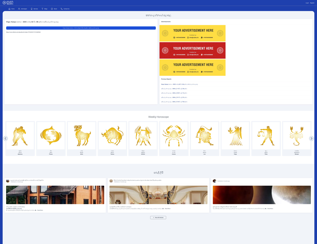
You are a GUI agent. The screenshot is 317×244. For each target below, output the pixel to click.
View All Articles (159, 217)
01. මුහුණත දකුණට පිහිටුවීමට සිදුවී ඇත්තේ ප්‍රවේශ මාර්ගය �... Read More (24, 210)
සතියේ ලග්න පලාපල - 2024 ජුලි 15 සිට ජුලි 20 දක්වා (174, 88)
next (311, 138)
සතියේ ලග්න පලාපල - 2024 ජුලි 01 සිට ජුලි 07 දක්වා (174, 97)
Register (312, 3)
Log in (307, 3)
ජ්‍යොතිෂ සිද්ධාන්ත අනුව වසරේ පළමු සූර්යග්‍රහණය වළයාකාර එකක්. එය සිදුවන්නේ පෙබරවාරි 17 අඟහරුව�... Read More (243, 208)
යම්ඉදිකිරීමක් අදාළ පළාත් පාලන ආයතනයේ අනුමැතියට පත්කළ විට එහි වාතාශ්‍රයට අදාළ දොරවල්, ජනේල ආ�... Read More (139, 208)
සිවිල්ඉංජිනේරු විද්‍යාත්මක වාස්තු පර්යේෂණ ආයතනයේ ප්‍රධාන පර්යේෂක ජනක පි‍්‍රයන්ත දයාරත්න (137, 180)
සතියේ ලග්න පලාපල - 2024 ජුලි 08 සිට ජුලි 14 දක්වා (174, 93)
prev (5, 138)
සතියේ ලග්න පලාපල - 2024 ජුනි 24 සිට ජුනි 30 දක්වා (174, 101)
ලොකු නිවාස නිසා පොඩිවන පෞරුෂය (120, 207)
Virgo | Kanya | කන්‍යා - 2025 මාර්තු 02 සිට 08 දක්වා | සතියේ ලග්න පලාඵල (179, 84)
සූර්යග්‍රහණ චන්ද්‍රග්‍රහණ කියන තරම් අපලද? (225, 207)
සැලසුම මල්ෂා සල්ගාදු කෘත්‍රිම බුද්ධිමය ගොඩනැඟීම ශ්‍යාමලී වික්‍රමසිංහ (27, 180)
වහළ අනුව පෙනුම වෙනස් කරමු (15, 207)
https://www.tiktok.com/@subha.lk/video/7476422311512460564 (23, 32)
